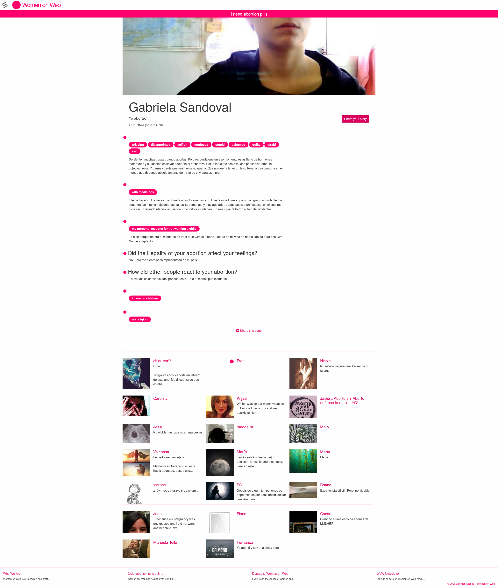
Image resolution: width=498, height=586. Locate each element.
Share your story (355, 119)
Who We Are (12, 573)
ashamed (238, 144)
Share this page (250, 330)
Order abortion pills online (145, 573)
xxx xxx (159, 485)
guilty (256, 144)
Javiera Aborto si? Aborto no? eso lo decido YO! (342, 400)
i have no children (145, 298)
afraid (271, 144)
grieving (138, 144)
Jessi (157, 427)
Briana (325, 485)
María (242, 451)
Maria (325, 451)
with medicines (143, 192)
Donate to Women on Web (270, 573)
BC (239, 485)
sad (134, 151)
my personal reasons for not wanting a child (164, 228)
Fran (241, 360)
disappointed (160, 144)
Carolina (160, 398)
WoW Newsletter (388, 573)
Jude (157, 513)
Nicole (325, 360)
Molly (324, 427)
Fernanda (245, 542)
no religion (140, 319)
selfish (182, 144)
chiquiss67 (162, 360)
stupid (220, 144)
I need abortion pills (249, 14)
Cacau (325, 513)
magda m (245, 427)
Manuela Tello (165, 542)
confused (201, 144)
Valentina (161, 451)
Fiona (241, 513)
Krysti (242, 398)
